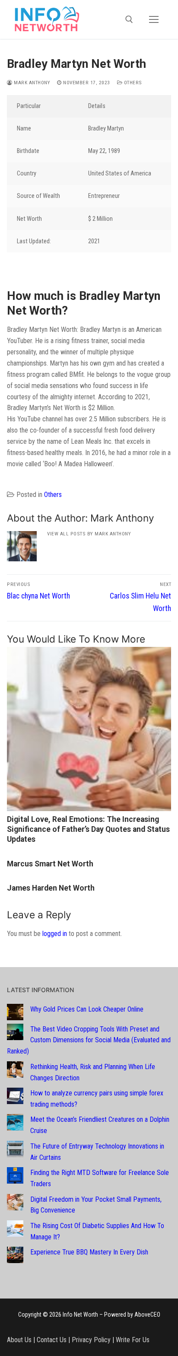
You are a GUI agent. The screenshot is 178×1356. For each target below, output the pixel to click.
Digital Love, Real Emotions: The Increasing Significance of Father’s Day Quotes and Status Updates (88, 829)
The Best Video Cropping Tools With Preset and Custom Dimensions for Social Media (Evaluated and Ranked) (89, 1040)
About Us (19, 1340)
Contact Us (52, 1340)
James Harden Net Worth (51, 888)
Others (132, 83)
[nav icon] (154, 19)
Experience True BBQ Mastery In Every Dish (89, 1252)
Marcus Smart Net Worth (50, 863)
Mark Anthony (31, 83)
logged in (54, 933)
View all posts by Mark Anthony (89, 534)
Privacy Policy (91, 1340)
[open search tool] (129, 19)
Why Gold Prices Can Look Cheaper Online (86, 1009)
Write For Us (132, 1340)
